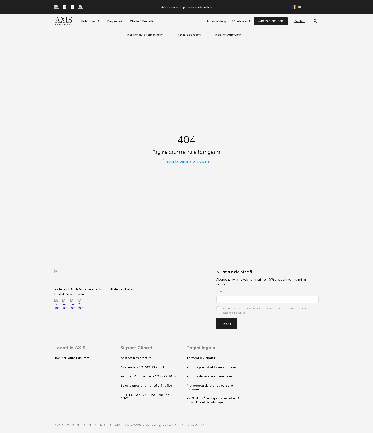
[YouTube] (80, 7)
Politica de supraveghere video (209, 376)
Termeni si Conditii (200, 358)
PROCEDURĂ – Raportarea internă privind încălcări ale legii (212, 400)
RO (300, 7)
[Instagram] (64, 7)
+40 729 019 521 (165, 376)
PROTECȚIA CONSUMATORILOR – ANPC (146, 396)
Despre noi (114, 21)
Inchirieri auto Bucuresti (72, 358)
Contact (299, 21)
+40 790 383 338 (270, 21)
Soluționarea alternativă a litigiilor (146, 385)
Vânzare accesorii (189, 34)
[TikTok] (72, 7)
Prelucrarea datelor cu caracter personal (210, 387)
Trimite (226, 323)
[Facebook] (56, 7)
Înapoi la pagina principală (186, 161)
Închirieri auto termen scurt (145, 34)
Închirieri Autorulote (228, 34)
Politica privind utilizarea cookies (211, 367)
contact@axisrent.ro (136, 358)
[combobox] (297, 7)
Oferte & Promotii (141, 21)
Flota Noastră (90, 21)
